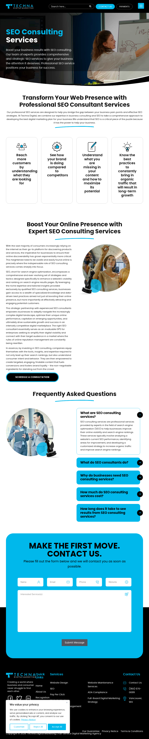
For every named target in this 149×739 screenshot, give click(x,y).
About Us (41, 692)
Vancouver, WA (135, 700)
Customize (19, 727)
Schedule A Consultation (32, 377)
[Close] (67, 702)
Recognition (42, 697)
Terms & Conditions (132, 731)
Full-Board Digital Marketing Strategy (104, 700)
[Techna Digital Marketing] (19, 6)
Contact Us (105, 7)
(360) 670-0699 (135, 691)
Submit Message (74, 642)
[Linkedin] (28, 698)
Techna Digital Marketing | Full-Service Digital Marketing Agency (64, 733)
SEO (52, 689)
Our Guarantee (91, 731)
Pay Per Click (57, 694)
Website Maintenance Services (100, 685)
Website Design (59, 683)
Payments (124, 7)
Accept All (57, 727)
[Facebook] (10, 698)
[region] (38, 716)
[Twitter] (19, 698)
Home (39, 686)
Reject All (38, 727)
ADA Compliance (97, 692)
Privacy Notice (28, 720)
